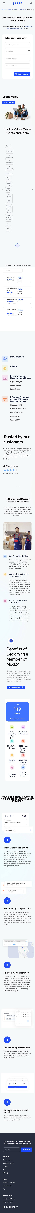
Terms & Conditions (9, 1182)
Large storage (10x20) (8, 218)
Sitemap (5, 1173)
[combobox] (17, 45)
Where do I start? (8, 1163)
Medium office (8, 184)
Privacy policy (7, 1186)
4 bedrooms (9, 167)
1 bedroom (9, 150)
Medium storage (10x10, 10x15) (8, 209)
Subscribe (26, 1149)
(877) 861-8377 (8, 1202)
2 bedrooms (9, 156)
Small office (8, 178)
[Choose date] (29, 51)
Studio (8, 146)
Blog (4, 1169)
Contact (5, 1166)
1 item (7, 224)
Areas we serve (8, 1160)
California (22, 9)
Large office (8, 190)
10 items (8, 230)
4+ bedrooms (9, 173)
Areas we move (12, 9)
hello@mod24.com (9, 1199)
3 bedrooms (9, 162)
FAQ (4, 1189)
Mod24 (4, 9)
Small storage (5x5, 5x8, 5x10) (8, 198)
